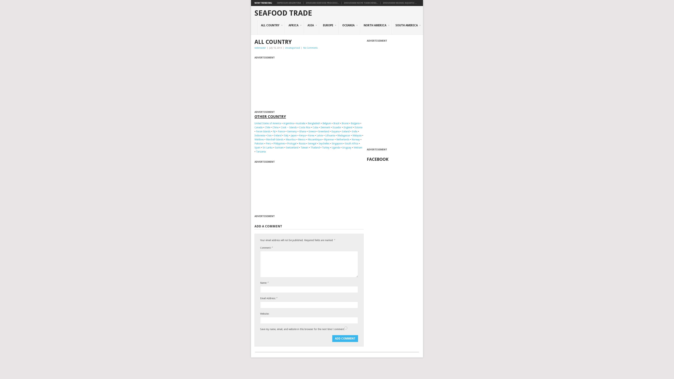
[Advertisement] (284, 84)
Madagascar (343, 135)
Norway (356, 139)
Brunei (345, 123)
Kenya (302, 135)
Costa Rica (304, 127)
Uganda (336, 147)
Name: (264, 282)
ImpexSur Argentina (289, 3)
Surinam (279, 147)
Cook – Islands (289, 127)
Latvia (320, 135)
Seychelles (324, 143)
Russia (302, 143)
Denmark (325, 127)
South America (406, 25)
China (275, 127)
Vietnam (358, 147)
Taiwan (304, 147)
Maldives (259, 139)
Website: (264, 313)
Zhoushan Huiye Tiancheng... (361, 3)
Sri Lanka (268, 147)
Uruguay (346, 147)
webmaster (260, 47)
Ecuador (336, 127)
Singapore (337, 143)
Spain (257, 147)
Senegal (312, 143)
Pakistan (259, 143)
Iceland (346, 131)
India (354, 131)
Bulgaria (355, 123)
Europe (328, 25)
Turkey (325, 147)
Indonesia (260, 135)
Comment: (266, 247)
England (347, 127)
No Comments (310, 47)
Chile (267, 127)
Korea (311, 135)
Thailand (315, 147)
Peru (268, 143)
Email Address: (268, 298)
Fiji (274, 131)
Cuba (315, 127)
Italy (286, 135)
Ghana (302, 131)
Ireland (278, 135)
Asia (311, 25)
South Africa (351, 143)
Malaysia (357, 135)
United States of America (268, 123)
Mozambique (315, 139)
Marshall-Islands (274, 139)
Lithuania (330, 135)
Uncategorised (292, 47)
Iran (269, 135)
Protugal (291, 143)
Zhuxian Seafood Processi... (322, 3)
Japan (294, 135)
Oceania (348, 25)
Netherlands (342, 139)
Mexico (302, 139)
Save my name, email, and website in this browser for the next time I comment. (302, 329)
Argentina (288, 123)
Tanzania (261, 151)
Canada (259, 127)
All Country (270, 25)
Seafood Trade (283, 13)
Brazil (336, 123)
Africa (293, 25)
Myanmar (329, 139)
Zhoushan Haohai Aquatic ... (400, 3)
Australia (300, 123)
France (281, 131)
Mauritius (291, 139)
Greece (312, 131)
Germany (292, 131)
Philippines (279, 143)
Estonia (358, 127)
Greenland (323, 131)
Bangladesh (314, 123)
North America (375, 25)
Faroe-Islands (263, 131)
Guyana (335, 131)
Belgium (326, 123)
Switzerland (292, 147)
